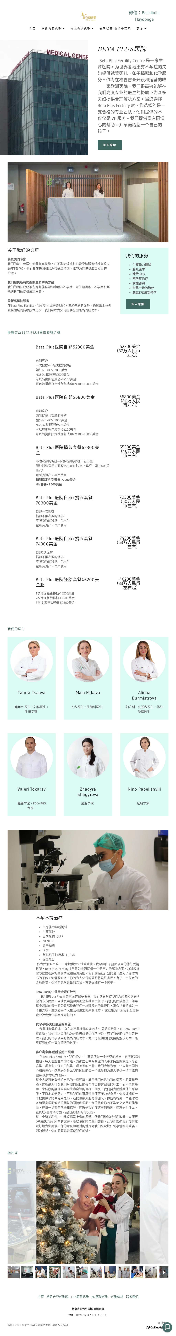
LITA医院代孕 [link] (80, 1297)
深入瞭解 (110, 145)
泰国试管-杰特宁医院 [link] (115, 28)
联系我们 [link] (132, 1297)
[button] (53, 29)
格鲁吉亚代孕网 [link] (57, 1297)
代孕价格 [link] (117, 1297)
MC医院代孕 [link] (100, 1297)
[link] (88, 16)
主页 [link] (32, 28)
